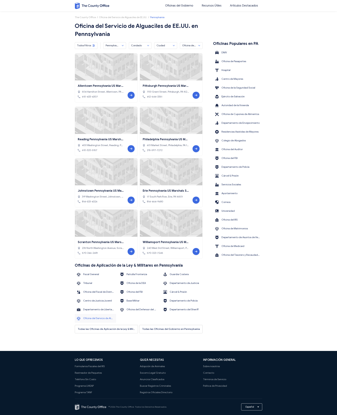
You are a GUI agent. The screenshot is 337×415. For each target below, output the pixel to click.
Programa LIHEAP (84, 385)
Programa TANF (83, 392)
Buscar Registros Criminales (155, 385)
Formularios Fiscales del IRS (90, 366)
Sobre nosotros (211, 366)
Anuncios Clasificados (152, 379)
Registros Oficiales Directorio (156, 392)
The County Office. (125, 406)
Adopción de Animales (152, 366)
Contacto (208, 372)
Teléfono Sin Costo (85, 379)
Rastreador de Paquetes (88, 372)
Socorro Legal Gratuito (153, 372)
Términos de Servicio (214, 379)
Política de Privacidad (215, 385)
